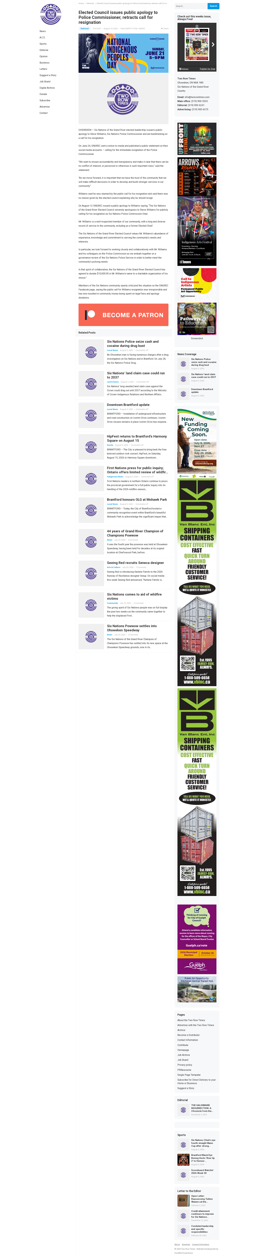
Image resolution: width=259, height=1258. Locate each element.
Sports (43, 43)
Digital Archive (47, 87)
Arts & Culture (113, 567)
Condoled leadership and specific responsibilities (202, 1229)
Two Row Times (188, 1249)
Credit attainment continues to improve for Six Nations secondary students (202, 1214)
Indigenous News (115, 477)
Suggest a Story (48, 75)
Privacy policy (184, 1064)
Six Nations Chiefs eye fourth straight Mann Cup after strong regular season (203, 1143)
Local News (112, 350)
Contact (44, 113)
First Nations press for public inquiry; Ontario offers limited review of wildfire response (137, 472)
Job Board (45, 81)
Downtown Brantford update (128, 405)
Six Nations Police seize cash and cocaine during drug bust (203, 362)
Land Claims (113, 382)
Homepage (183, 1050)
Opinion (44, 56)
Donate (43, 94)
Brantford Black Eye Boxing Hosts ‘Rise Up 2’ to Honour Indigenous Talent (203, 1158)
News (43, 31)
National (90, 3)
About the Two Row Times (191, 1020)
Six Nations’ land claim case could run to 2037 (203, 376)
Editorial (44, 50)
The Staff (97, 28)
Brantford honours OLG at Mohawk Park (137, 499)
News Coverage (186, 354)
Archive (181, 1030)
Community (112, 603)
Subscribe (45, 100)
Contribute (182, 1045)
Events (110, 445)
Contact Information (187, 1040)
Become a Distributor (188, 1035)
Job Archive (183, 1055)
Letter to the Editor (189, 1191)
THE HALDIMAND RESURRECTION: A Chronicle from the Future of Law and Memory (201, 1108)
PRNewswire (184, 1070)
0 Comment (133, 540)
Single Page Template (189, 1074)
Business (44, 62)
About (177, 1244)
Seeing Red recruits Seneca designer (135, 563)
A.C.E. (42, 37)
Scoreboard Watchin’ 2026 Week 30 (202, 1172)
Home (81, 3)
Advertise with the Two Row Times (195, 1025)
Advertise (45, 106)
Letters (43, 69)
